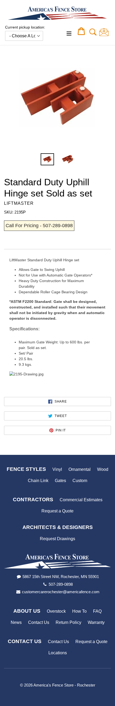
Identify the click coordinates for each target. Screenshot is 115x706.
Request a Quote (57, 511)
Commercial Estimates (81, 500)
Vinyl (57, 469)
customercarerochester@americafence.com (60, 591)
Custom (79, 480)
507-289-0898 (61, 584)
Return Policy (68, 622)
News (16, 622)
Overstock (56, 611)
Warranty (96, 622)
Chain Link (38, 480)
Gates (60, 480)
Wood (102, 469)
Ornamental (79, 469)
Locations (57, 653)
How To (79, 611)
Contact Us (38, 622)
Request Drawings (57, 538)
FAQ (97, 611)
